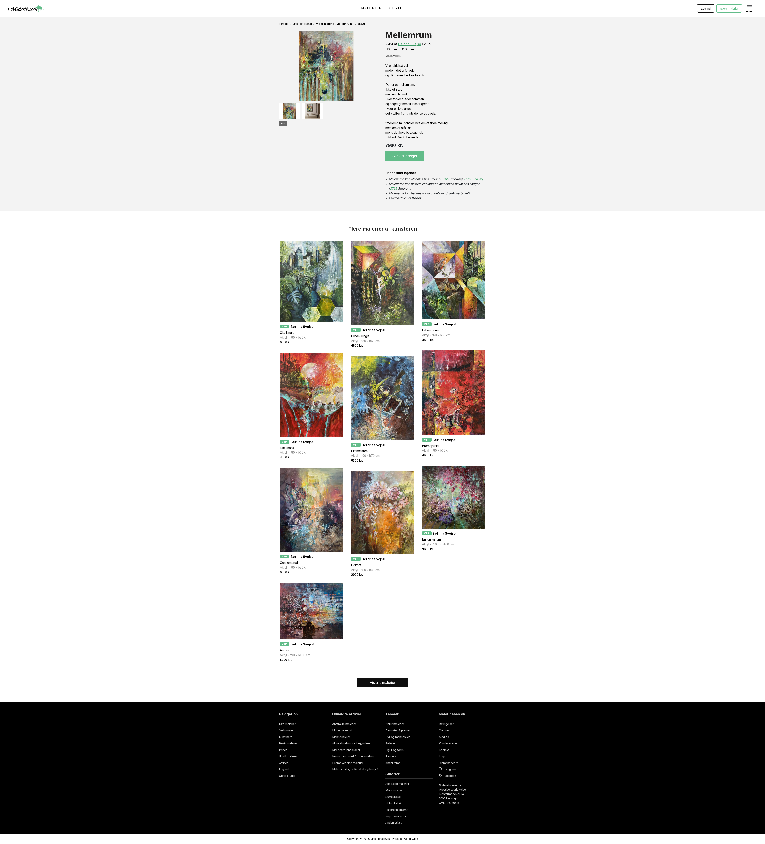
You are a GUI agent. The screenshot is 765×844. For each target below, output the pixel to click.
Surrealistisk (393, 796)
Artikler (283, 763)
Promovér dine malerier (347, 763)
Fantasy (390, 756)
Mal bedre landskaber (346, 750)
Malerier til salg (302, 23)
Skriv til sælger (404, 156)
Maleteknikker (341, 737)
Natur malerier (394, 724)
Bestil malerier (288, 743)
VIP (284, 326)
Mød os (444, 737)
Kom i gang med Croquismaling (353, 756)
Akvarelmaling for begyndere (351, 743)
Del (283, 123)
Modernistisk (393, 790)
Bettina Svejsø (409, 44)
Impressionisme (396, 816)
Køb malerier (287, 724)
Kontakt (444, 750)
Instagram (449, 769)
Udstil (396, 8)
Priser (283, 750)
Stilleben (390, 743)
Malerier (371, 8)
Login (442, 756)
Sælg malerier (729, 8)
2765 (444, 179)
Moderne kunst (342, 730)
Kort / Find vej (473, 179)
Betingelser (446, 724)
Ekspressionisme (396, 809)
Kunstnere (285, 737)
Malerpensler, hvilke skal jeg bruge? (355, 769)
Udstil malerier (288, 756)
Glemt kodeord (448, 763)
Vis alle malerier (382, 683)
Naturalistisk (393, 803)
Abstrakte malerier (344, 724)
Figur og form (394, 750)
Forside (283, 23)
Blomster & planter (397, 730)
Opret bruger (287, 775)
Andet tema (392, 763)
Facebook (449, 775)
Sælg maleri (286, 730)
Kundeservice (448, 743)
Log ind (706, 8)
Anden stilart (393, 822)
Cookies (444, 730)
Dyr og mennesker (397, 737)
